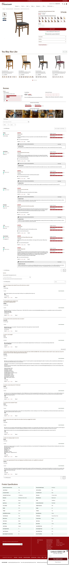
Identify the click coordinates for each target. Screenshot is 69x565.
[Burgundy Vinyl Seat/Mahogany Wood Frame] (39, 21)
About (38, 541)
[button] (4, 14)
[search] (62, 3)
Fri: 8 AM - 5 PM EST (59, 545)
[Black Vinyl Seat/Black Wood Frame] (55, 18)
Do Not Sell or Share (33, 557)
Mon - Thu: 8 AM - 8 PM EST (60, 544)
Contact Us (58, 541)
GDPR (45, 557)
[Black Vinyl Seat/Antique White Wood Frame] (49, 18)
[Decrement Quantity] (39, 26)
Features (40, 41)
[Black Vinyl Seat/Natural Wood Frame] (52, 18)
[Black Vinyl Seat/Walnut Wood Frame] (58, 21)
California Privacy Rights (26, 557)
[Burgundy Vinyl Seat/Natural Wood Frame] (42, 21)
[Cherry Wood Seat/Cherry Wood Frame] (55, 21)
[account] (64, 3)
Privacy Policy (20, 557)
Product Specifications (43, 44)
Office (44, 6)
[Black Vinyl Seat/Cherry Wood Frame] (45, 21)
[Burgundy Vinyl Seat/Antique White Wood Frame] (61, 21)
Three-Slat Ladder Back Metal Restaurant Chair (28, 562)
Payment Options (48, 544)
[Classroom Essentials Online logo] (7, 4)
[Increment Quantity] (43, 26)
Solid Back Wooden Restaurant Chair (43, 562)
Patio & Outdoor (50, 6)
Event (27, 6)
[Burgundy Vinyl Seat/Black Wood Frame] (45, 18)
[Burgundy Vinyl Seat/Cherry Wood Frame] (52, 21)
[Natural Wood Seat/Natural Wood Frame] (64, 18)
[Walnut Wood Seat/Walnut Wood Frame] (49, 21)
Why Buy (40, 39)
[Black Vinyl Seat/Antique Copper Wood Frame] (39, 18)
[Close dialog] (67, 551)
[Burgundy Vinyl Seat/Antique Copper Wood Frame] (64, 21)
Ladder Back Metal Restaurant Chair (14, 562)
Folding (32, 6)
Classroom (17, 6)
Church (22, 6)
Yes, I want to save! (57, 559)
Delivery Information (49, 541)
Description (41, 36)
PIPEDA (43, 557)
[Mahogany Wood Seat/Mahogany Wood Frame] (42, 18)
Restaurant (38, 6)
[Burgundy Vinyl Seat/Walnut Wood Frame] (58, 18)
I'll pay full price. (58, 562)
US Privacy (39, 557)
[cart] (66, 4)
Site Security (15, 557)
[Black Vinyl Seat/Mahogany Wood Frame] (61, 18)
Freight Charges (48, 548)
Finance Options (48, 545)
